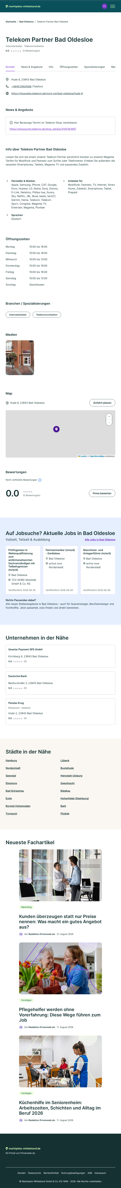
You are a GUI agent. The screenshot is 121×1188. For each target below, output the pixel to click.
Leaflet (83, 456)
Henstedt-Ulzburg (71, 775)
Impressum (100, 1173)
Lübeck (64, 760)
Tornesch (11, 813)
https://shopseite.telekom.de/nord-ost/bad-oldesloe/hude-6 (47, 93)
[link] (60, 126)
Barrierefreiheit (51, 1173)
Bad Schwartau (15, 790)
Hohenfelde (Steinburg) (74, 798)
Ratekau (65, 790)
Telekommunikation (47, 314)
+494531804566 (21, 86)
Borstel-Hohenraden (18, 806)
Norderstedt (13, 768)
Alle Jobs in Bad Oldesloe (100, 539)
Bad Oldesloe (26, 21)
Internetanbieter (18, 314)
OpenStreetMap (97, 456)
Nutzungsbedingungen (73, 1173)
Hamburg (11, 760)
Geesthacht (67, 783)
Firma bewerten (102, 493)
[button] (104, 6)
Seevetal (11, 775)
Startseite (11, 21)
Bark (63, 806)
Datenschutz (34, 1173)
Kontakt (22, 1173)
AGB (90, 1173)
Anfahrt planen (102, 402)
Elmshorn (11, 783)
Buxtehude (67, 768)
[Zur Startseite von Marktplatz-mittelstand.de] (23, 6)
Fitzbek (64, 813)
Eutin (9, 798)
